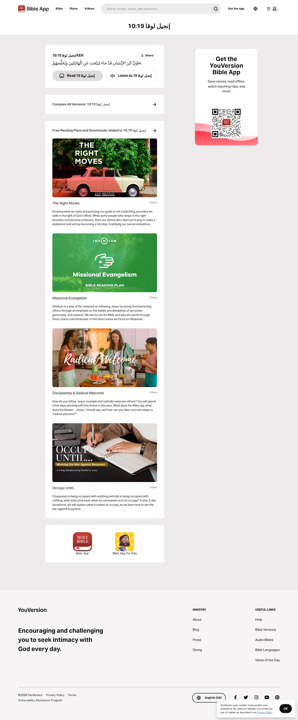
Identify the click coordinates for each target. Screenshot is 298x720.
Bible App (82, 553)
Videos (89, 8)
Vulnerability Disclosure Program (40, 700)
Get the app (236, 8)
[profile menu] (271, 8)
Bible (59, 8)
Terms (72, 695)
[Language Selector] (255, 8)
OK (286, 708)
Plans (73, 8)
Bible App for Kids (125, 553)
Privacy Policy (55, 695)
